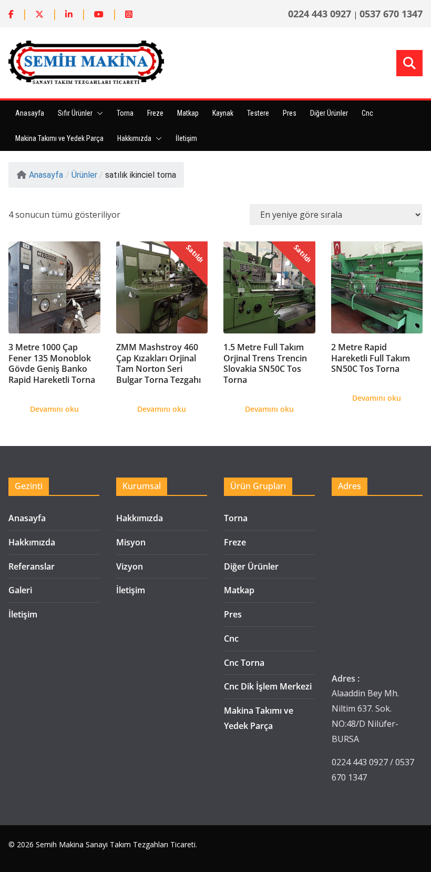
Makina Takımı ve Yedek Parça (59, 138)
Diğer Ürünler (329, 113)
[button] (98, 113)
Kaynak (222, 113)
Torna (125, 113)
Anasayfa (29, 113)
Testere (258, 113)
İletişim (186, 138)
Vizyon (129, 566)
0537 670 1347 (391, 13)
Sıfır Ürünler (75, 113)
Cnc (367, 113)
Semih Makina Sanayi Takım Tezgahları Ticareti (116, 844)
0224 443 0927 (319, 13)
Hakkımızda (134, 138)
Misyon (131, 542)
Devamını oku (54, 409)
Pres (289, 113)
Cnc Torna (244, 662)
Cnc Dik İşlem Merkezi (268, 686)
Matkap (188, 113)
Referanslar (31, 566)
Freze (155, 113)
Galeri (20, 590)
